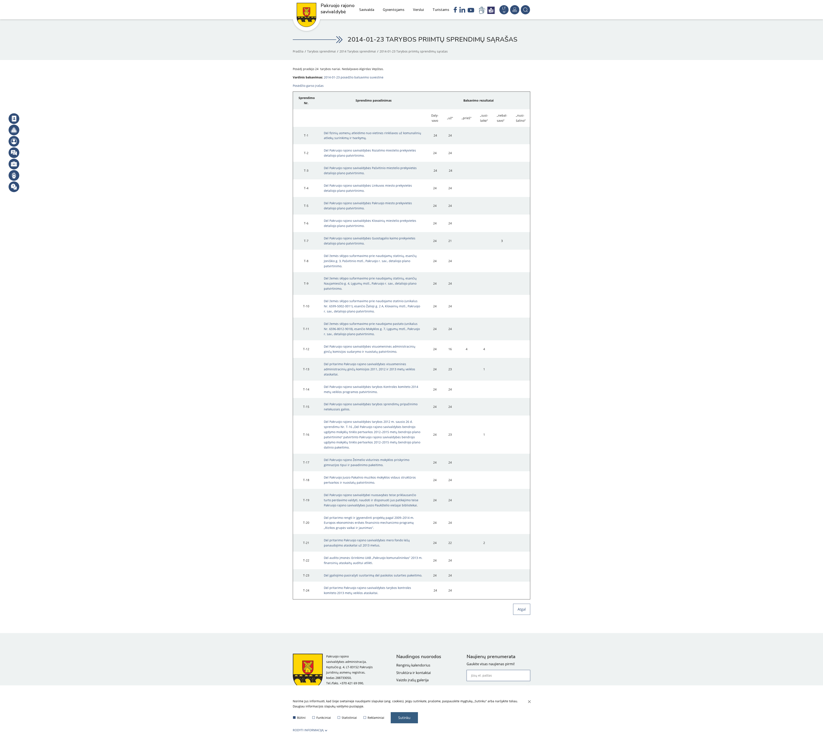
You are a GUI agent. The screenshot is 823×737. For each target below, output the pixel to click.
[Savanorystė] (14, 175)
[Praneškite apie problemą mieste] (14, 130)
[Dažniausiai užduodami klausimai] (14, 187)
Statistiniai (349, 718)
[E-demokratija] (14, 164)
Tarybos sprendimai (321, 51)
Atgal (522, 609)
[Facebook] (455, 10)
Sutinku (404, 717)
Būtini (301, 718)
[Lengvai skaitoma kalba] (491, 10)
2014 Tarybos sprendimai (357, 51)
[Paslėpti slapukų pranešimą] (529, 702)
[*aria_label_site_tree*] (514, 9)
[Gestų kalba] (482, 10)
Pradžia (298, 51)
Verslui (418, 9)
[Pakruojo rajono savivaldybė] (308, 672)
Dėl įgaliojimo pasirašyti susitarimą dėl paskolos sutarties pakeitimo (372, 575)
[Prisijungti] (14, 141)
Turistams (441, 9)
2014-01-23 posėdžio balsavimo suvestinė (353, 77)
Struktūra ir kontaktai (413, 672)
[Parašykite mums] (14, 152)
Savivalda (366, 9)
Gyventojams (393, 9)
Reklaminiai (376, 718)
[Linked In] (462, 10)
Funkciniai (323, 718)
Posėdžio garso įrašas (308, 86)
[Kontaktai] (14, 118)
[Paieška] (525, 9)
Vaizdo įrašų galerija (412, 680)
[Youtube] (471, 11)
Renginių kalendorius (413, 665)
